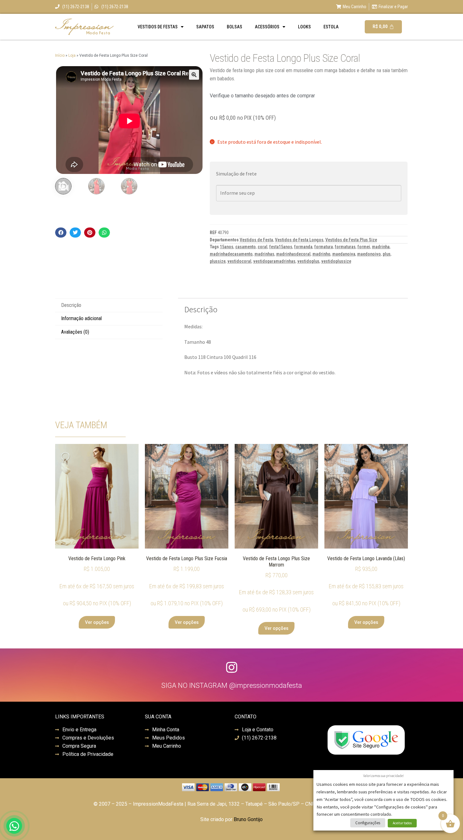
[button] (194, 75)
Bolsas (234, 26)
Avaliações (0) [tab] (75, 332)
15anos (226, 246)
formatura (323, 246)
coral (262, 246)
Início (60, 55)
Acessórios (267, 26)
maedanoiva (343, 253)
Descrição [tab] (71, 305)
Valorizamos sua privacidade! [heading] (383, 776)
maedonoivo (369, 253)
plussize (218, 261)
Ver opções (97, 622)
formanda (303, 246)
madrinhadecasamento (231, 253)
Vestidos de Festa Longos (299, 239)
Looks (304, 26)
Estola (331, 26)
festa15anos (280, 246)
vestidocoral (239, 261)
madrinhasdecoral (293, 253)
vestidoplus (308, 261)
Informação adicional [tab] (81, 318)
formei (363, 246)
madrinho (321, 253)
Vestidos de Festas (158, 26)
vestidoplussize (336, 261)
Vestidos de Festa (256, 239)
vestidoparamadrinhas (274, 261)
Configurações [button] (367, 823)
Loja (72, 55)
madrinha (381, 246)
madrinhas (264, 253)
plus (387, 253)
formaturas (345, 246)
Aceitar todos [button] (402, 823)
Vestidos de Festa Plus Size (351, 239)
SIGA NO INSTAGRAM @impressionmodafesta (231, 685)
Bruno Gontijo (248, 819)
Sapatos (205, 26)
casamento (245, 246)
